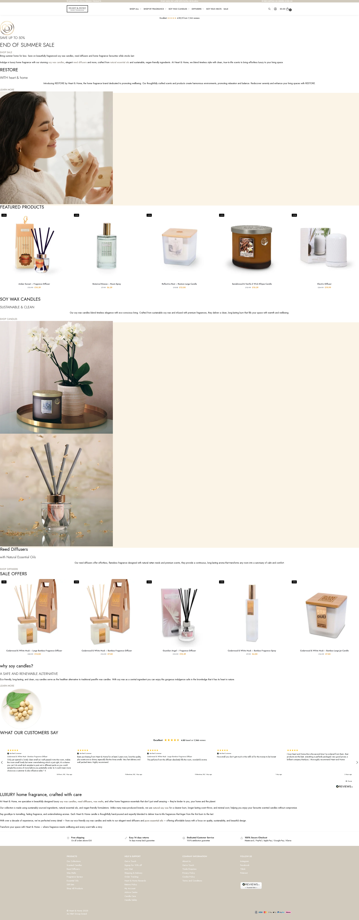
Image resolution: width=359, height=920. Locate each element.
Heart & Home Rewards (135, 880)
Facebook (244, 865)
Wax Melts (71, 872)
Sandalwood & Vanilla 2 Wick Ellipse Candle (252, 284)
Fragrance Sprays (75, 876)
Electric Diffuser (324, 284)
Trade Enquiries (189, 869)
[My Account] (275, 8)
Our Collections (74, 861)
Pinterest (244, 872)
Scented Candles (74, 865)
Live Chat (129, 869)
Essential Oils (73, 880)
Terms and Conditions (192, 880)
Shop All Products (75, 888)
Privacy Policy (188, 872)
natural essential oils (119, 62)
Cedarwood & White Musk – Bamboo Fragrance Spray (252, 650)
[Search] (271, 8)
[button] (286, 9)
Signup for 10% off (133, 865)
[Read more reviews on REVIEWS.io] (344, 787)
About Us (186, 861)
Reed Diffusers (73, 869)
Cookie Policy (188, 876)
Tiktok (242, 869)
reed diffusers (80, 62)
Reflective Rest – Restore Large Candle (179, 284)
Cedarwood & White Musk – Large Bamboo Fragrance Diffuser (34, 650)
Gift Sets (70, 884)
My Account (130, 888)
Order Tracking (131, 876)
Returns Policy (131, 884)
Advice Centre (131, 892)
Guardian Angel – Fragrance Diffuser (179, 650)
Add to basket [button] (34, 293)
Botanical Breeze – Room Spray (107, 284)
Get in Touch (130, 861)
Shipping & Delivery (133, 872)
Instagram (244, 861)
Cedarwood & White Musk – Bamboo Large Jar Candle (324, 650)
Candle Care (130, 896)
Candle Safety (131, 900)
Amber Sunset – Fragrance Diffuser (34, 284)
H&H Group (75, 913)
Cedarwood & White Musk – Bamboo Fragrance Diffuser (107, 650)
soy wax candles (56, 62)
